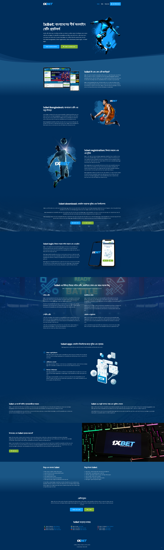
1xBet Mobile (88, 222)
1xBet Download (70, 46)
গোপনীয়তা (75, 544)
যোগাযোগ (88, 544)
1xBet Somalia (83, 528)
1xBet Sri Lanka (57, 528)
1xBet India (81, 526)
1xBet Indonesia (57, 529)
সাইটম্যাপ (79, 544)
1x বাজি (89, 509)
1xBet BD (14, 451)
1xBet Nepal (108, 529)
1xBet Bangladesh (51, 46)
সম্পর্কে (86, 544)
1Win (102, 4)
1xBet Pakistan (57, 526)
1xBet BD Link (76, 509)
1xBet (98, 4)
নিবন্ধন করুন (107, 4)
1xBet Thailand (110, 526)
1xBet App (76, 222)
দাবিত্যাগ (82, 544)
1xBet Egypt (108, 528)
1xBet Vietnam (83, 529)
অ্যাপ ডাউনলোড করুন (116, 4)
